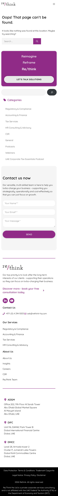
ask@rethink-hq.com (37, 313)
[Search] (37, 41)
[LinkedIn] (5, 300)
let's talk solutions (29, 79)
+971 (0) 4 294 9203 (15, 313)
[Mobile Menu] (54, 4)
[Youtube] (11, 300)
